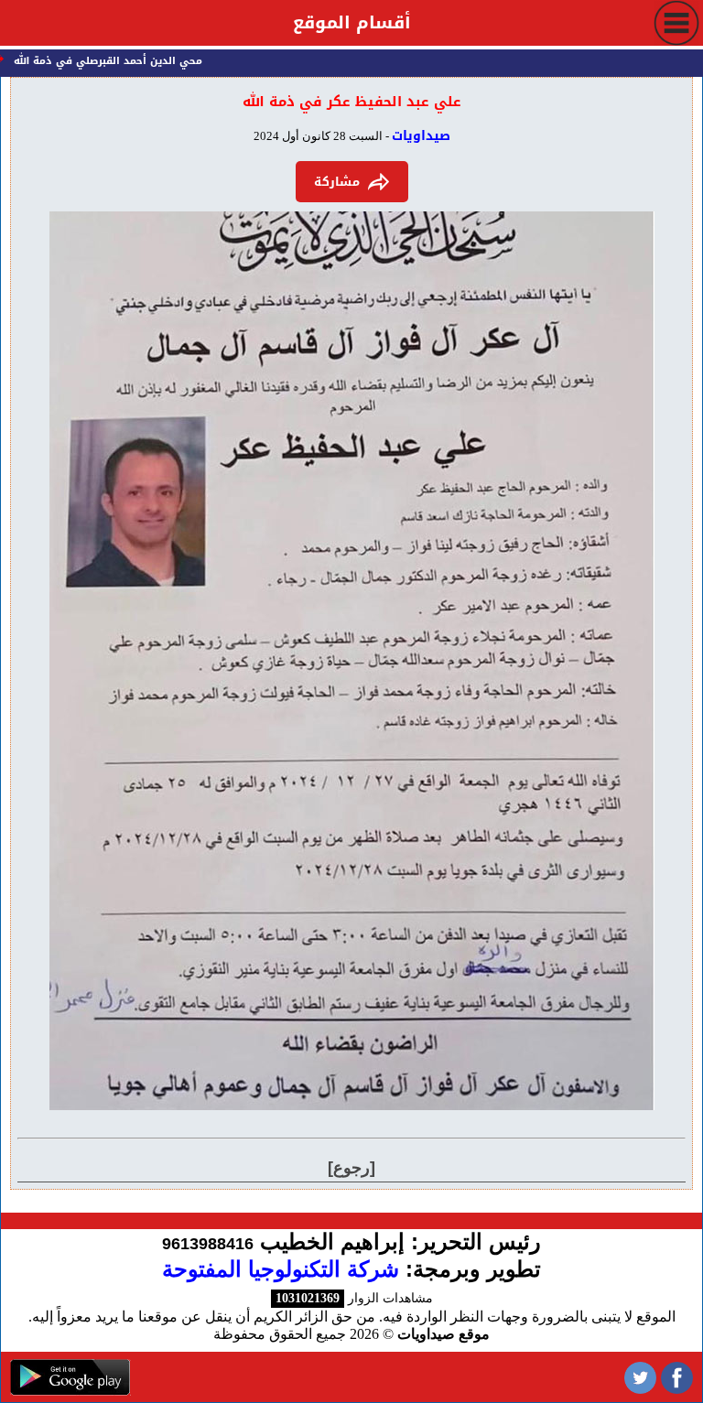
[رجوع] (351, 1168)
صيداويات (421, 136)
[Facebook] (677, 1377)
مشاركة (337, 181)
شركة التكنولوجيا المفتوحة (280, 1269)
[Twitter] (640, 1377)
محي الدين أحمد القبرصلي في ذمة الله (123, 60)
